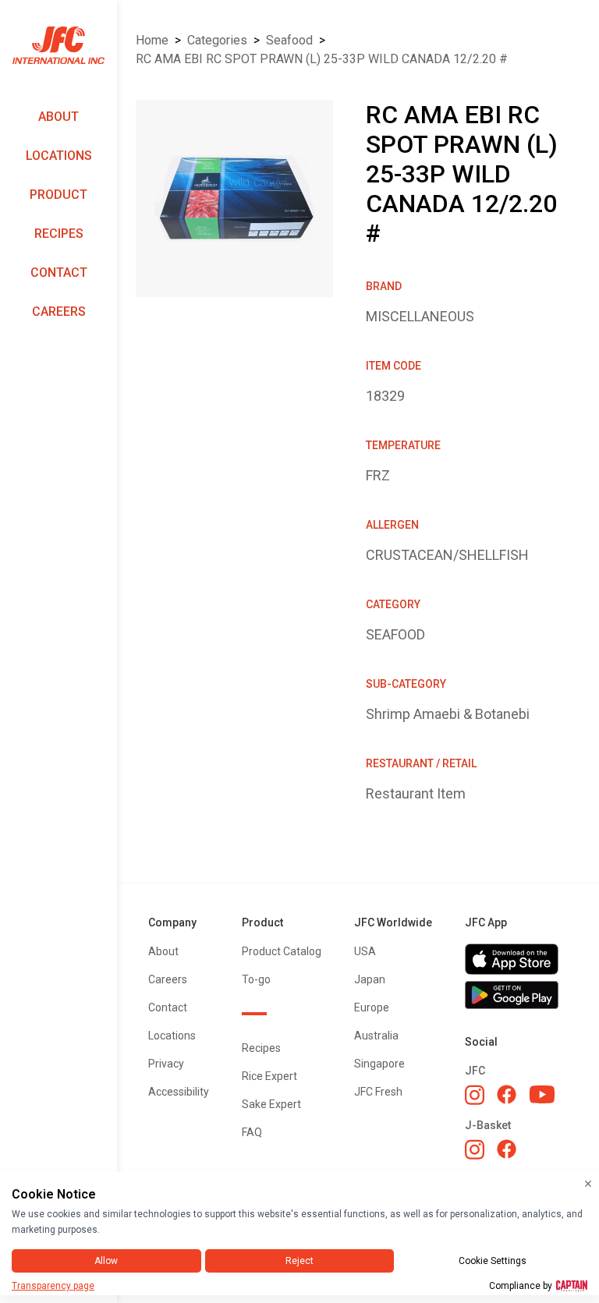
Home (152, 40)
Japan (369, 979)
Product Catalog (281, 951)
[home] (58, 45)
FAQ (252, 1132)
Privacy (166, 1063)
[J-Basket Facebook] (506, 1149)
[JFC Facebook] (506, 1094)
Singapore (379, 1063)
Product (58, 194)
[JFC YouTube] (542, 1094)
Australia (376, 1035)
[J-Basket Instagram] (474, 1149)
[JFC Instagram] (474, 1095)
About (58, 116)
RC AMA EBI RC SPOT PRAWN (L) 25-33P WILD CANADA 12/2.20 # (322, 58)
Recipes (58, 233)
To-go (256, 979)
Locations (59, 155)
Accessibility (178, 1091)
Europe (371, 1007)
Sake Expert (271, 1104)
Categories (217, 40)
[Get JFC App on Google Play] (516, 995)
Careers (59, 311)
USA (365, 951)
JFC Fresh (378, 1091)
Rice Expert (269, 1076)
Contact (58, 272)
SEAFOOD (289, 40)
